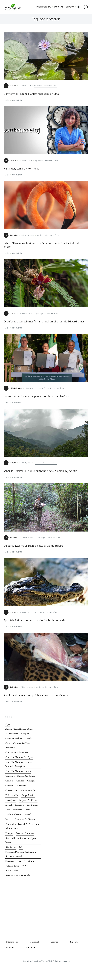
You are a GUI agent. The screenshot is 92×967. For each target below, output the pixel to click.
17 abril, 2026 (25, 86)
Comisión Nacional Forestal (18, 771)
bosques (25, 733)
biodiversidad (11, 733)
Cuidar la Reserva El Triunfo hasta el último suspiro (33, 545)
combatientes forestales (16, 752)
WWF (25, 866)
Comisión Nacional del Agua (19, 757)
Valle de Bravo (12, 866)
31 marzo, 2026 (25, 160)
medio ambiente (13, 814)
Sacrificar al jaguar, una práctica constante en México (36, 695)
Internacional (14, 388)
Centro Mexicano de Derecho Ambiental (19, 745)
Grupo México (28, 795)
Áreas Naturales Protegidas (18, 875)
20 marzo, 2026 (26, 313)
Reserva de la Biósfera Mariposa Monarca (20, 840)
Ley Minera (32, 805)
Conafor (20, 781)
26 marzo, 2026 (27, 235)
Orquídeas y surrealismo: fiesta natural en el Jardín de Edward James (44, 321)
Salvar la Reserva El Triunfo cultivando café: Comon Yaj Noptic (40, 471)
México (8, 819)
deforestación (11, 795)
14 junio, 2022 (26, 612)
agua (7, 724)
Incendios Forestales (14, 805)
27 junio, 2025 (26, 463)
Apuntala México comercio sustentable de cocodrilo (35, 620)
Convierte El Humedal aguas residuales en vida (31, 94)
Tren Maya (29, 861)
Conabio (9, 781)
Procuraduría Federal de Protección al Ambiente (22, 826)
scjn (21, 847)
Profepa (9, 833)
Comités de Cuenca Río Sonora (20, 776)
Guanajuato (10, 800)
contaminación (28, 790)
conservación (11, 790)
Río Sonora (10, 847)
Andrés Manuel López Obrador (19, 729)
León (7, 809)
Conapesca (21, 785)
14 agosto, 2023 (27, 538)
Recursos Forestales (25, 833)
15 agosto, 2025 (32, 388)
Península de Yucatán (25, 819)
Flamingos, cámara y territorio (21, 168)
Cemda (29, 738)
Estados (11, 86)
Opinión (11, 160)
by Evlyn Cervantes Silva (45, 86)
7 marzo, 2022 (27, 687)
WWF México (11, 870)
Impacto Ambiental (28, 800)
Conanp (9, 785)
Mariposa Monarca (22, 809)
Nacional (12, 235)
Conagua (31, 781)
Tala (19, 861)
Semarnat (9, 861)
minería (28, 814)
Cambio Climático (13, 738)
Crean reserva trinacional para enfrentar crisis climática (36, 396)
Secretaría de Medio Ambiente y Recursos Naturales (20, 854)
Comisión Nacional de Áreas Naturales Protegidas (18, 764)
